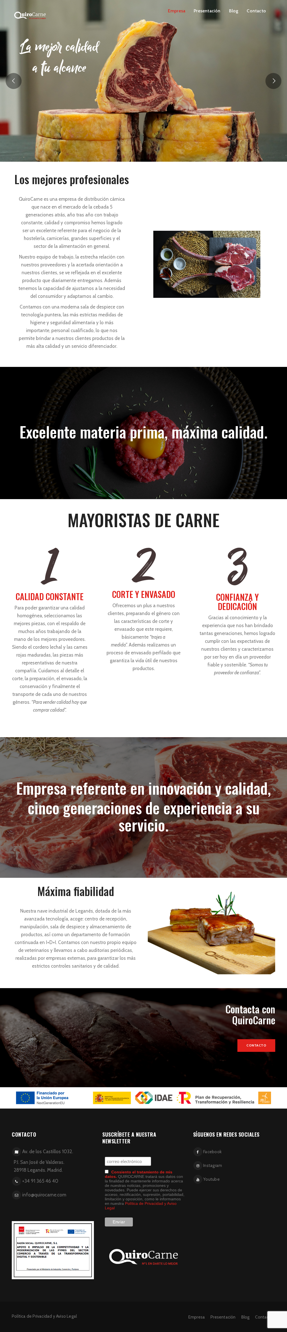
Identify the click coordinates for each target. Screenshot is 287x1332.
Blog (234, 10)
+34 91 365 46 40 (40, 1181)
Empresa (176, 10)
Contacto (256, 10)
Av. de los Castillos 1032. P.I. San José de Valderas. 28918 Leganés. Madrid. (41, 1161)
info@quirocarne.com (44, 1195)
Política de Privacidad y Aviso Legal (44, 1316)
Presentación (207, 10)
